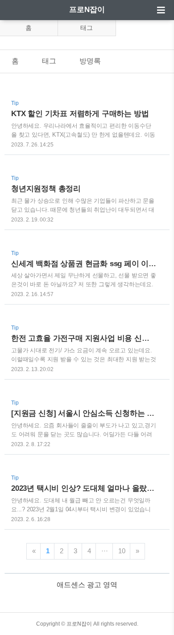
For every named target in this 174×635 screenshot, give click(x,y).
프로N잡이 (87, 9)
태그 (86, 27)
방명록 (90, 61)
